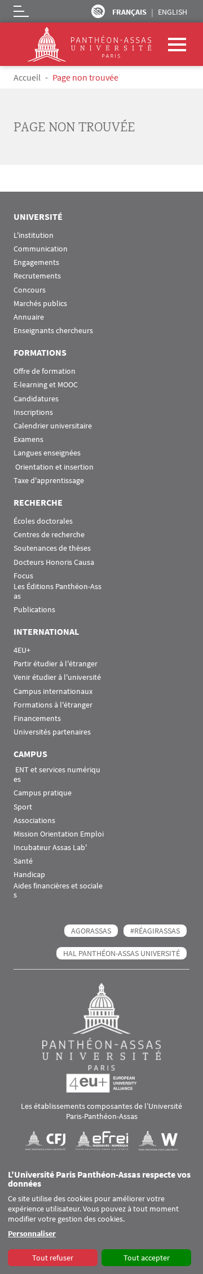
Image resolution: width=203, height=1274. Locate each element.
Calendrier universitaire (53, 426)
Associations (34, 820)
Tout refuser (52, 1258)
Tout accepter (146, 1258)
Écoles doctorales (43, 521)
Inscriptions (33, 412)
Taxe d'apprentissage (49, 480)
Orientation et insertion (54, 467)
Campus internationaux (53, 691)
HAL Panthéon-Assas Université (121, 953)
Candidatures (36, 399)
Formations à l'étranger (53, 705)
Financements (37, 718)
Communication (41, 249)
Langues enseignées (47, 453)
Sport (23, 807)
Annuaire (29, 317)
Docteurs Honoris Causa (54, 562)
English (172, 12)
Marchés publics (40, 303)
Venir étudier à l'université (57, 677)
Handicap (29, 874)
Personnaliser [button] (32, 1233)
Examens (28, 439)
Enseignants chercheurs (53, 330)
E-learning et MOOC (46, 385)
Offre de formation (45, 371)
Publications (34, 609)
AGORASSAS (91, 931)
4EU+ (22, 650)
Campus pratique (43, 793)
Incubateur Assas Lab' (50, 847)
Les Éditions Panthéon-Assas (58, 591)
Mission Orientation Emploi (59, 834)
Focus (23, 576)
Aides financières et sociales (58, 890)
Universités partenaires (52, 732)
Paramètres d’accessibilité (98, 11)
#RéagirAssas (155, 931)
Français (129, 12)
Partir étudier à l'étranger (56, 664)
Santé (23, 861)
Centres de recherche (49, 534)
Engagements (36, 262)
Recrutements (37, 276)
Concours (30, 290)
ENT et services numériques (57, 774)
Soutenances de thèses (52, 548)
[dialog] (101, 1219)
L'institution (34, 235)
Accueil (27, 77)
